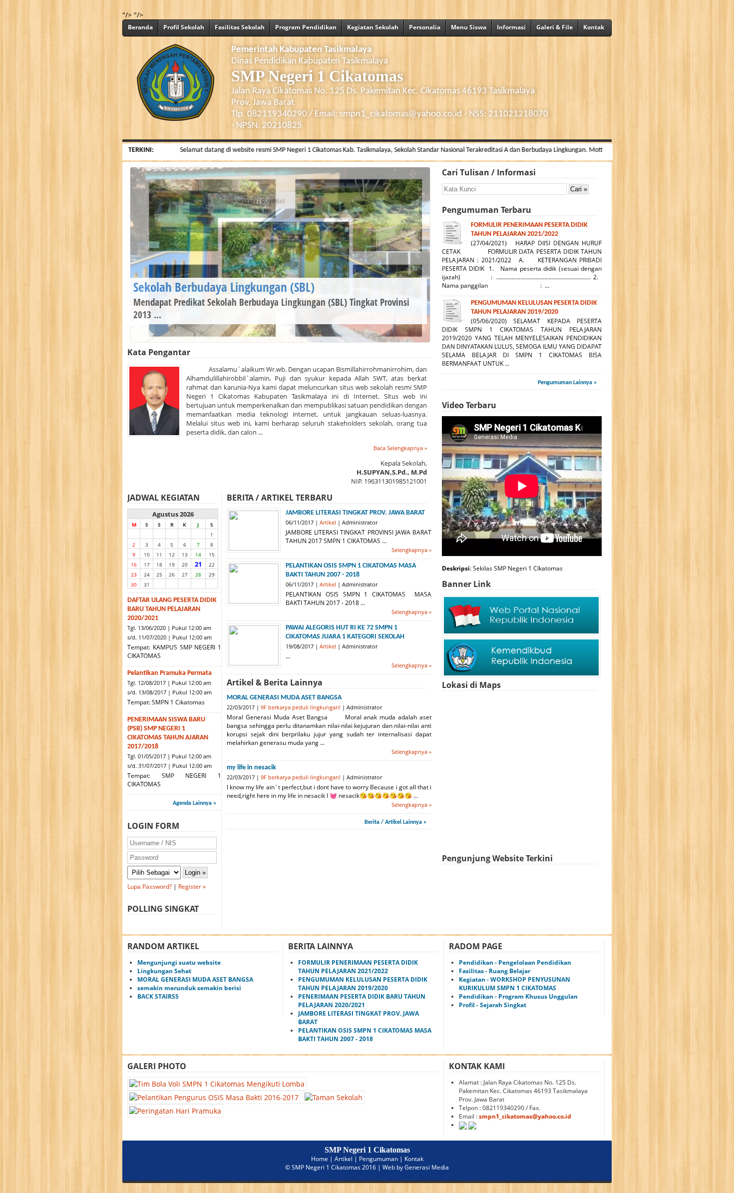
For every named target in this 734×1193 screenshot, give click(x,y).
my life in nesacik (251, 767)
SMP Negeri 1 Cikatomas (326, 1167)
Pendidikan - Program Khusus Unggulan (518, 996)
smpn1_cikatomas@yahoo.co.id (525, 1116)
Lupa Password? (149, 886)
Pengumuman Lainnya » (567, 383)
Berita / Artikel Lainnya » (395, 822)
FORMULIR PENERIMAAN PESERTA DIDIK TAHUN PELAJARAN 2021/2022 (358, 966)
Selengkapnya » (411, 550)
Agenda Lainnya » (194, 803)
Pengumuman (378, 1159)
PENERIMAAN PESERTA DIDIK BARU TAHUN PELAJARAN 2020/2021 (361, 1000)
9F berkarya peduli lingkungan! (301, 707)
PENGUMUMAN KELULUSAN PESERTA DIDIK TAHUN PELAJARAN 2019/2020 (362, 983)
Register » (192, 886)
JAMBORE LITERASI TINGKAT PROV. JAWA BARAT (355, 513)
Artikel (328, 522)
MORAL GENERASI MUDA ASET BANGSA (284, 697)
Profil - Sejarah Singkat (492, 1005)
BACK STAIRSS (158, 996)
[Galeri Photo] (246, 1097)
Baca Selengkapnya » (400, 448)
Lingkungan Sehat (164, 971)
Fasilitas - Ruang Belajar (494, 971)
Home (319, 1159)
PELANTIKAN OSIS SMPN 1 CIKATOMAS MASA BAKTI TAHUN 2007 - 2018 (364, 1034)
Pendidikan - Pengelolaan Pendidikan (515, 962)
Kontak (413, 1159)
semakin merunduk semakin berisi (189, 988)
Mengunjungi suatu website (179, 962)
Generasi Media (426, 1167)
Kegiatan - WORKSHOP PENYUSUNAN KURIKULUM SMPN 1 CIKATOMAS (514, 983)
